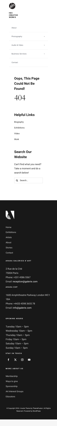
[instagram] (22, 359)
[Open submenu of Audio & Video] (44, 45)
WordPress (37, 411)
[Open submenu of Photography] (44, 36)
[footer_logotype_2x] (10, 212)
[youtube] (29, 359)
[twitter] (15, 359)
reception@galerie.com (25, 281)
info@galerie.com (22, 308)
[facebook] (8, 359)
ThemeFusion (38, 408)
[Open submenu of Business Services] (44, 54)
